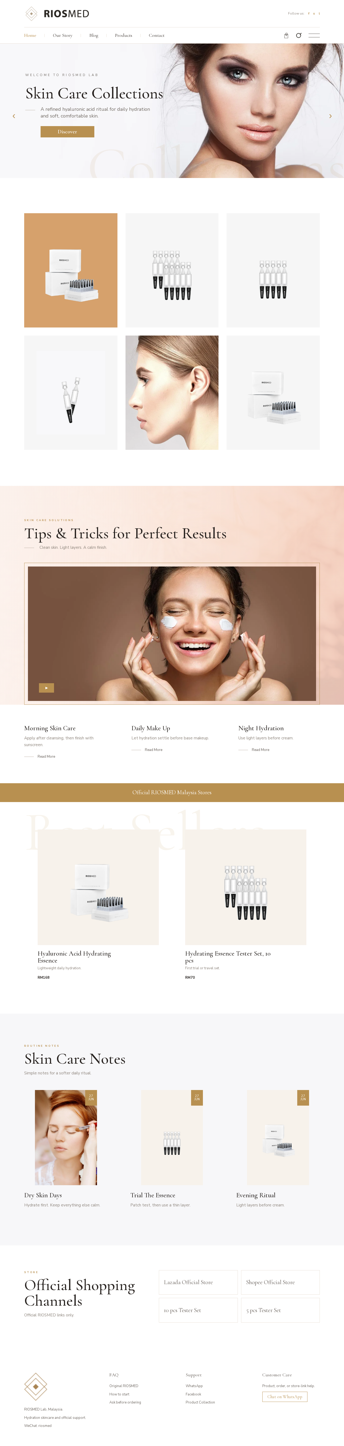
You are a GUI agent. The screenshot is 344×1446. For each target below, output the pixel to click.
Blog (93, 35)
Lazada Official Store (188, 1282)
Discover (67, 132)
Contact (156, 35)
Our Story (63, 35)
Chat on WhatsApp (284, 1396)
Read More (46, 756)
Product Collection (200, 1402)
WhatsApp (194, 1386)
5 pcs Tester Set (263, 1310)
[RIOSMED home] (57, 13)
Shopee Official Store (270, 1282)
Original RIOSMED (123, 1386)
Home (30, 35)
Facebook (193, 1394)
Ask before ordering (125, 1402)
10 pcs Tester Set (182, 1310)
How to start (119, 1394)
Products (123, 35)
